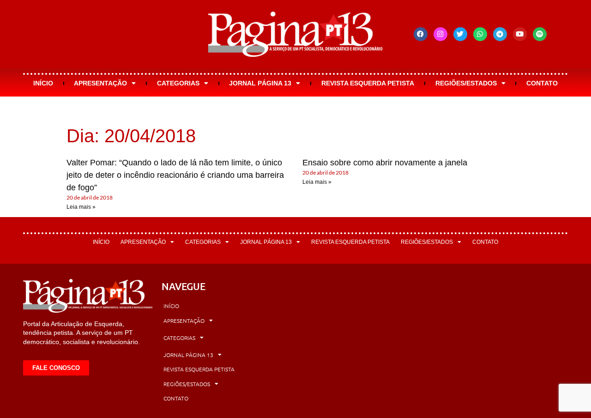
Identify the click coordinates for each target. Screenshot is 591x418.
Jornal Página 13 (260, 83)
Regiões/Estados (466, 83)
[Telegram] (500, 34)
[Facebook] (421, 34)
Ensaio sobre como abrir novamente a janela (384, 162)
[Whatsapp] (480, 34)
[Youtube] (520, 34)
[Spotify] (540, 34)
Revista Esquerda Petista (367, 83)
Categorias (178, 83)
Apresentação (100, 83)
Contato (542, 83)
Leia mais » (81, 207)
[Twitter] (460, 34)
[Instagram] (440, 34)
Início (43, 83)
